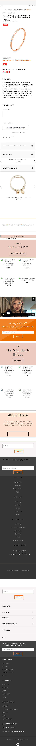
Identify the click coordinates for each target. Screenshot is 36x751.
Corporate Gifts (18, 489)
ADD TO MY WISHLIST (18, 132)
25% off (8, 225)
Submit (18, 336)
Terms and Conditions (18, 527)
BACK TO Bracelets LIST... (9, 12)
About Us (18, 482)
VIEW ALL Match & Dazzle (23, 60)
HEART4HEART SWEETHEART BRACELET (18, 197)
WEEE (18, 492)
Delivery (18, 524)
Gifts (18, 514)
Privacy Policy (18, 540)
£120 (22, 225)
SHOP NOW (18, 360)
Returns (18, 534)
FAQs (18, 537)
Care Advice (18, 531)
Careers (18, 485)
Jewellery (18, 502)
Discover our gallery (18, 434)
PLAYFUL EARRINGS (27, 280)
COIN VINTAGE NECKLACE (18, 159)
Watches (18, 505)
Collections (18, 511)
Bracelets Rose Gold (8, 60)
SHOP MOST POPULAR (18, 253)
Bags (18, 508)
